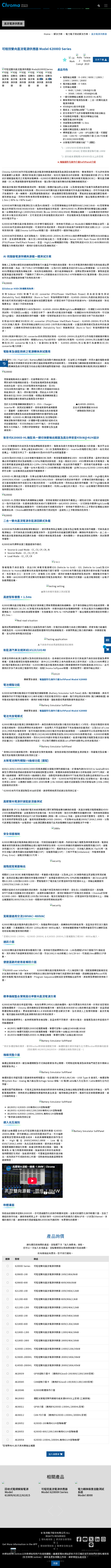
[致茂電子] (15, 4)
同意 (55, 1563)
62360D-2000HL (23, 1357)
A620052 (19, 1423)
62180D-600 (21, 1323)
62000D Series (22, 1266)
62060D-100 (21, 1274)
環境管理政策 (47, 1545)
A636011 (19, 1406)
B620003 (19, 1398)
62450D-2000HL (23, 1365)
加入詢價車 (54, 1454)
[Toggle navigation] (106, 5)
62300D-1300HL (23, 1348)
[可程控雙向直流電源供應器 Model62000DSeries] (27, 69)
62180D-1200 (22, 1332)
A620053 (19, 1431)
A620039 (19, 1373)
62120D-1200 (22, 1307)
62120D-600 (21, 1299)
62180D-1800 (22, 1340)
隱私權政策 (47, 1539)
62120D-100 (21, 1290)
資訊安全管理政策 (62, 1541)
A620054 (19, 1439)
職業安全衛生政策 (63, 1547)
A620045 (19, 1381)
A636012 (19, 1414)
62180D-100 (21, 1315)
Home (47, 34)
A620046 (19, 1390)
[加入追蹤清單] (64, 59)
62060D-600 (21, 1282)
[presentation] (51, 1511)
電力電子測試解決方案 (77, 34)
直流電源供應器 (99, 34)
